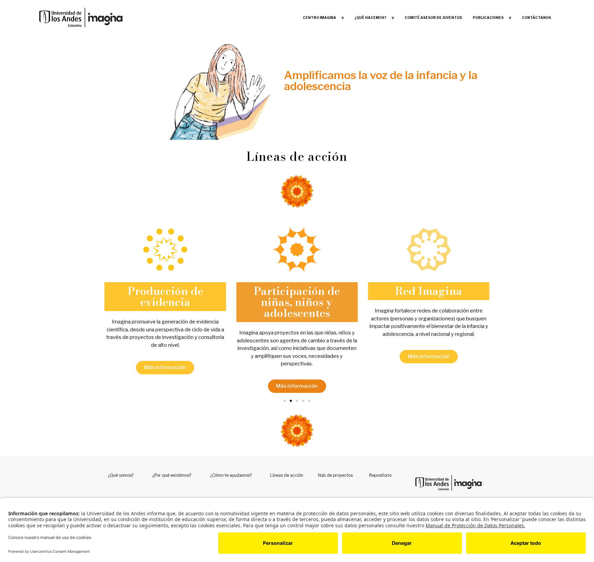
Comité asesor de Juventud (433, 17)
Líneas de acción (286, 475)
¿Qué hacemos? (370, 17)
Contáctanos (536, 17)
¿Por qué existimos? (171, 475)
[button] (285, 401)
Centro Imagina (319, 17)
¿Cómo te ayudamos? (231, 475)
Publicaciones (488, 17)
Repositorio (380, 475)
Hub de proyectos (335, 475)
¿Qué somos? (120, 475)
